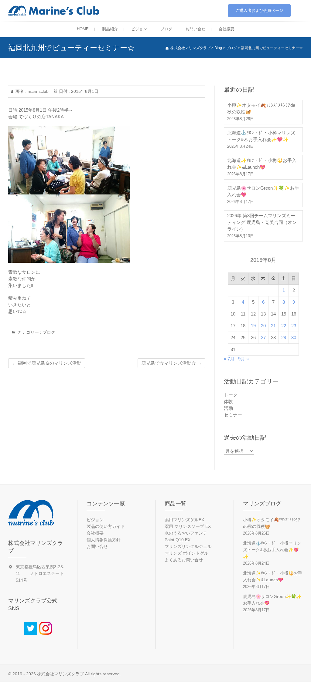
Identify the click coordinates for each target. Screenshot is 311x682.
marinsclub (37, 91)
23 (293, 325)
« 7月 (229, 358)
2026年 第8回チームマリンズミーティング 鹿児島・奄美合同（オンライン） (262, 222)
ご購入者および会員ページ (259, 10)
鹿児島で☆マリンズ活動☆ (171, 363)
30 (293, 337)
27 (263, 337)
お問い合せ (195, 29)
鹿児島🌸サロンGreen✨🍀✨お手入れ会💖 (263, 191)
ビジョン (139, 29)
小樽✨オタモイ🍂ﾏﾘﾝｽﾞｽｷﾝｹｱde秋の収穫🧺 (261, 108)
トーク (231, 394)
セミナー (233, 414)
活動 (228, 408)
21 (273, 325)
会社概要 (226, 29)
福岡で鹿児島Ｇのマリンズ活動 (46, 363)
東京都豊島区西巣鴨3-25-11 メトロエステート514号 (40, 573)
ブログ (166, 29)
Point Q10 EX (177, 539)
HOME (83, 29)
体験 (228, 401)
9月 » (243, 358)
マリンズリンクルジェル (188, 546)
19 (253, 325)
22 (283, 325)
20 (263, 325)
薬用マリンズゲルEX (184, 519)
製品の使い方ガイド (106, 526)
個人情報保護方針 (104, 539)
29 (283, 337)
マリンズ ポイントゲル (186, 553)
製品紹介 (110, 29)
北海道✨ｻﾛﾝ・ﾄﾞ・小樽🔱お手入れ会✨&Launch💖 (261, 164)
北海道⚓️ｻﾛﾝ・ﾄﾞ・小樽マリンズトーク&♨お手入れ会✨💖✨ (261, 136)
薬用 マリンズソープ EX (188, 526)
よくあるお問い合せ (184, 559)
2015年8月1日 (84, 91)
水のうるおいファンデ (186, 533)
